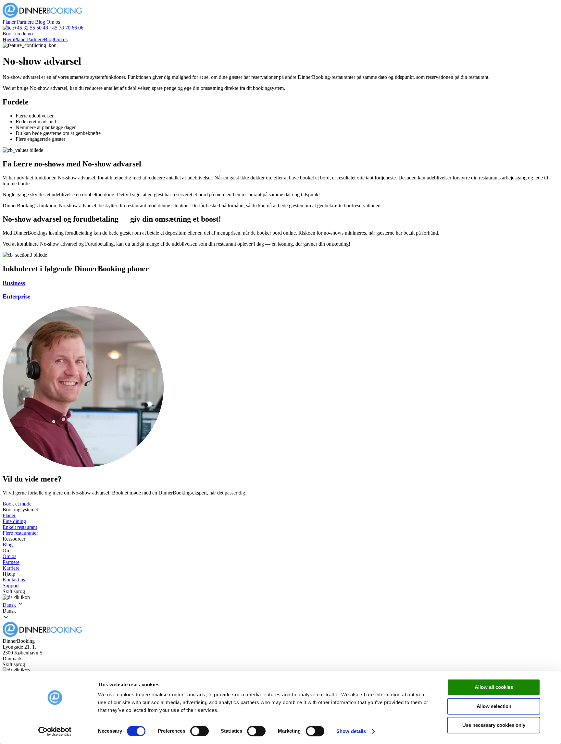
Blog (40, 22)
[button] (280, 611)
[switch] (199, 731)
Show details (351, 731)
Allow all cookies (494, 687)
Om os (53, 22)
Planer (10, 22)
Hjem (8, 39)
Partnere (26, 22)
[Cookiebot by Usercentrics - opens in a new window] (55, 731)
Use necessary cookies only (493, 725)
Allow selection (494, 706)
